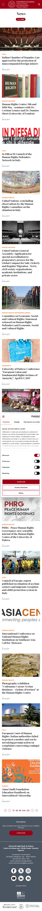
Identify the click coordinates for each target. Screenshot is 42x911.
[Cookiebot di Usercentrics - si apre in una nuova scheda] (31, 416)
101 (28, 810)
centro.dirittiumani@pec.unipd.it (21, 863)
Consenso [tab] (6, 422)
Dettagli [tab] (17, 422)
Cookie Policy (21, 886)
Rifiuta (21, 493)
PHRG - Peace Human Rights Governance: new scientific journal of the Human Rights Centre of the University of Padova (18, 534)
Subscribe (21, 833)
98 (17, 810)
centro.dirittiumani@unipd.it (21, 861)
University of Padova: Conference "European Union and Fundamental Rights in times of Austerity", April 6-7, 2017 (21, 373)
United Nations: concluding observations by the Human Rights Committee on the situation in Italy (17, 205)
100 (24, 810)
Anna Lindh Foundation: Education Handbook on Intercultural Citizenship (16, 792)
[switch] (37, 461)
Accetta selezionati (21, 487)
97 (13, 810)
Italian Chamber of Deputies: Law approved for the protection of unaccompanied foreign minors (21, 60)
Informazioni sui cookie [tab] (32, 422)
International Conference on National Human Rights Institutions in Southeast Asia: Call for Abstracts (19, 638)
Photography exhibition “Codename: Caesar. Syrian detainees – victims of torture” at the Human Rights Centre (20, 688)
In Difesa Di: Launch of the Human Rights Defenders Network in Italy (17, 157)
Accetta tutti (21, 482)
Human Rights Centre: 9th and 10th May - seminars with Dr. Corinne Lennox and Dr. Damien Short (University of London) (20, 108)
